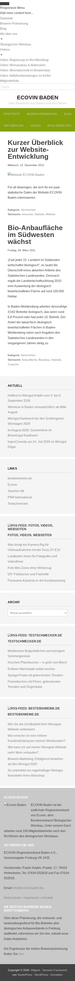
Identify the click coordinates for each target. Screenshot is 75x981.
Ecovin (12, 484)
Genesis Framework (54, 970)
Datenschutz (12, 897)
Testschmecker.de (24, 641)
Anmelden (56, 974)
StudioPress (25, 974)
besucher (27, 214)
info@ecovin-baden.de (27, 888)
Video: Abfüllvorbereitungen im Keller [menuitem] (25, 75)
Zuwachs (13, 364)
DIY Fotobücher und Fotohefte (28, 574)
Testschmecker (18, 503)
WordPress (41, 974)
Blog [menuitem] (3, 28)
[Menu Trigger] (4, 3)
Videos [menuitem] (5, 52)
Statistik (39, 214)
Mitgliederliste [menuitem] (9, 80)
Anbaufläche (29, 359)
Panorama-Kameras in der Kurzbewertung (36, 580)
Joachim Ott (16, 491)
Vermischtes (28, 209)
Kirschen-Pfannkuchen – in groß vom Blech (37, 662)
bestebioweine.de (20, 478)
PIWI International (20, 497)
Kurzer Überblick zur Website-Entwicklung (35, 149)
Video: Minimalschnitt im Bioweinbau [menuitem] (25, 70)
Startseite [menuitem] (6, 18)
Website (50, 214)
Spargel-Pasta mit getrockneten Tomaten (35, 675)
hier (20, 953)
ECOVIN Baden (37, 97)
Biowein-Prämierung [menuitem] (14, 23)
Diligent (35, 970)
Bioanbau (44, 359)
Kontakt (47, 897)
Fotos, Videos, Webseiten (30, 535)
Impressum (31, 897)
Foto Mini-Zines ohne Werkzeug (29, 568)
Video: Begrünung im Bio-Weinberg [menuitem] (24, 60)
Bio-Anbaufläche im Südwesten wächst (35, 234)
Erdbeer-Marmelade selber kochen (31, 669)
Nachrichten (28, 355)
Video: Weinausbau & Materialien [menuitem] (23, 65)
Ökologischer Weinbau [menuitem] (15, 44)
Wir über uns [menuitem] (8, 36)
